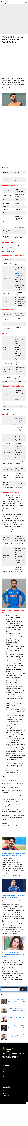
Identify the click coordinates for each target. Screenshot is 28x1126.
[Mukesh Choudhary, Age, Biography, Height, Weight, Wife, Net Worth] (14, 849)
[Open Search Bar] (23, 2)
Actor (4, 1069)
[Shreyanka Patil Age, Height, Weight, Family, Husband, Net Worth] (14, 892)
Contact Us (6, 1093)
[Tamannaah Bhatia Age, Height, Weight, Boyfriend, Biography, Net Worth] (14, 949)
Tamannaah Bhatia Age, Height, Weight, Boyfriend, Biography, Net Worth (13, 954)
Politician (5, 1079)
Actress (5, 1071)
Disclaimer (6, 1095)
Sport (4, 1074)
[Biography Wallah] (4, 2)
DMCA (4, 1100)
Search (23, 989)
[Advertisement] (14, 19)
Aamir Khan (18, 418)
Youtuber (5, 1076)
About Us (5, 1090)
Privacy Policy (6, 1098)
